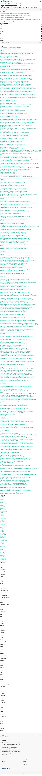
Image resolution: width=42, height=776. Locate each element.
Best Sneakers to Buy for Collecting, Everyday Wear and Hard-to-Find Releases (15, 129)
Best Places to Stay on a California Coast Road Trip (10, 116)
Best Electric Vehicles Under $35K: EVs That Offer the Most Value (13, 90)
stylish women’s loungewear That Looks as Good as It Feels (12, 423)
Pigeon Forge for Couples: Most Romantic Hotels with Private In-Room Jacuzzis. (16, 370)
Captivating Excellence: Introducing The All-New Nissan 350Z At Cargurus (14, 160)
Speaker (2, 700)
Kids (1, 651)
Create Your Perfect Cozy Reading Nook (8, 184)
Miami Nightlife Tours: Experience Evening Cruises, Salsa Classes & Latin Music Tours (17, 326)
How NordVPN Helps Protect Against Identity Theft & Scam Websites (14, 263)
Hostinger (2, 254)
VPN (21, 26)
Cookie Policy (2, 181)
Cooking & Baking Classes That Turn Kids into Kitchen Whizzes (12, 182)
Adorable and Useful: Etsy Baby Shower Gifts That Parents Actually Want (14, 54)
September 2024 (3, 511)
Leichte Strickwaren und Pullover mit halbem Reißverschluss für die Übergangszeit (16, 307)
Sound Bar (3, 705)
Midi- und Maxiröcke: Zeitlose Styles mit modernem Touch (11, 327)
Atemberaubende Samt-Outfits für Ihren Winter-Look (10, 62)
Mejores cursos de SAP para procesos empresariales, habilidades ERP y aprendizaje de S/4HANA (19, 324)
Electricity (2, 208)
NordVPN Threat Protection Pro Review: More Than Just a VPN (12, 345)
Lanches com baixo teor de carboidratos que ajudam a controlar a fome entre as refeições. (17, 304)
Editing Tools (3, 688)
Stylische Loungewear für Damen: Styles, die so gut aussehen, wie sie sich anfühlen (16, 421)
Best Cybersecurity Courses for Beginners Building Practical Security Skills (14, 81)
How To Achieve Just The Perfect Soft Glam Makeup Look (11, 264)
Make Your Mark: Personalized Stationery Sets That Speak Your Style (13, 315)
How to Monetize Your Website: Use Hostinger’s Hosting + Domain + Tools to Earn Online (18, 282)
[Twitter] (5, 768)
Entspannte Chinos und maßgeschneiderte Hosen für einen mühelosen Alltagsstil (16, 211)
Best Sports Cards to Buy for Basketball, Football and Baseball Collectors (14, 132)
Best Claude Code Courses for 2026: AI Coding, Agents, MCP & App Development (16, 78)
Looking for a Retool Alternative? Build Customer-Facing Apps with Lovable (15, 310)
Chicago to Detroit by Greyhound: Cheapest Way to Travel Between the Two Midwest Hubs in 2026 (19, 167)
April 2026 (2, 499)
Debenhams (2, 607)
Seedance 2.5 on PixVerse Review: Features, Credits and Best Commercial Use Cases (16, 398)
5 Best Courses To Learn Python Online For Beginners (10, 47)
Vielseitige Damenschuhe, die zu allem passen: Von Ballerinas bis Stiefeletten (15, 475)
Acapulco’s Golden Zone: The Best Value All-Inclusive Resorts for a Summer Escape (16, 51)
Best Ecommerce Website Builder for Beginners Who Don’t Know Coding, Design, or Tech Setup (19, 88)
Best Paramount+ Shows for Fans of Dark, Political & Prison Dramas (13, 113)
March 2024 (2, 517)
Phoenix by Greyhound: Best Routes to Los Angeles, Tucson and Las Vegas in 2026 (16, 368)
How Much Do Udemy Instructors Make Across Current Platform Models (14, 261)
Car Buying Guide (4, 571)
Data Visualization (4, 592)
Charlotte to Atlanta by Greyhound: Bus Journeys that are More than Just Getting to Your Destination (19, 163)
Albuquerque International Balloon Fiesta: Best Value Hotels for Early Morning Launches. (17, 59)
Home (1, 250)
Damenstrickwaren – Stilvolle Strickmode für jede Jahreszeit (12, 192)
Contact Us (2, 179)
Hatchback (3, 574)
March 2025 (2, 506)
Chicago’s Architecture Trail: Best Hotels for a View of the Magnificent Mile (15, 169)
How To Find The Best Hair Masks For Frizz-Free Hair (10, 272)
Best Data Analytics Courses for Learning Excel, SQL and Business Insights (14, 82)
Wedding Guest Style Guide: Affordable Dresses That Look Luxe (12, 478)
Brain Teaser (3, 630)
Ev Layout (2, 220)
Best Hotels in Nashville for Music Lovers (8, 103)
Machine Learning (4, 595)
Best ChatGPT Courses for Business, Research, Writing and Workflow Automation (16, 76)
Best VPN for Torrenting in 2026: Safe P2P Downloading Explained (13, 148)
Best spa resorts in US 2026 (5, 131)
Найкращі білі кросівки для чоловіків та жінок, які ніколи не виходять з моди (15, 15)
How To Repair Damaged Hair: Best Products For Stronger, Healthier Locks (14, 286)
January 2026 (2, 502)
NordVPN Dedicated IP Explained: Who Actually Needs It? (11, 342)
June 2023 (2, 530)
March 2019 (2, 556)
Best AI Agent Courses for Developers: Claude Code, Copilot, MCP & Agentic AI (15, 69)
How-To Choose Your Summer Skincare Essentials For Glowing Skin (13, 296)
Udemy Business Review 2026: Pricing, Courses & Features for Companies (14, 456)
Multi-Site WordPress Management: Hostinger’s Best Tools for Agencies (14, 335)
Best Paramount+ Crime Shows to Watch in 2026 (9, 109)
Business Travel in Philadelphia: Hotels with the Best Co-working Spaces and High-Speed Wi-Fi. (19, 159)
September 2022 (3, 540)
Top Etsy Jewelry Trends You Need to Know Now (9, 452)
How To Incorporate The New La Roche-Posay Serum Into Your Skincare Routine (16, 277)
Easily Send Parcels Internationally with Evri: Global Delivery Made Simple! (14, 204)
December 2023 (3, 521)
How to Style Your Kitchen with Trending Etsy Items (10, 291)
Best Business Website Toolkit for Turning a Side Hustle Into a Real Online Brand (16, 75)
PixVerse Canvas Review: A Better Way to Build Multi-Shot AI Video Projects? (15, 373)
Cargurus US (21, 36)
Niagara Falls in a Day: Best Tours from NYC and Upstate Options (12, 340)
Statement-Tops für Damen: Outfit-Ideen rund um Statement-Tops (13, 409)
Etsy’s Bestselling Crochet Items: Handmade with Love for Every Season (14, 219)
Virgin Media (21, 40)
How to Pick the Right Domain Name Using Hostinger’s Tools (12, 285)
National (1, 663)
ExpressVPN (2, 619)
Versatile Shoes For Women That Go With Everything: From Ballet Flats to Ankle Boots (17, 472)
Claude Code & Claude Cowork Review (7, 172)
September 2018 (3, 559)
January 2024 (2, 520)
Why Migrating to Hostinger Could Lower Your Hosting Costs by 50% (13, 484)
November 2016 (3, 561)
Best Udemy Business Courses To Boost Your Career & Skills (12, 138)
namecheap (2, 662)
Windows (2, 486)
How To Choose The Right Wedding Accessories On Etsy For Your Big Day (14, 269)
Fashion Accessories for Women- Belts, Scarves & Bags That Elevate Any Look (15, 229)
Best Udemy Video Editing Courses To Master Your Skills (11, 141)
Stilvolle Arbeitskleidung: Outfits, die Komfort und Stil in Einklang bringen (14, 412)
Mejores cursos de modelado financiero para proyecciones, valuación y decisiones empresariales (19, 323)
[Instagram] (7, 768)
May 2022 (2, 544)
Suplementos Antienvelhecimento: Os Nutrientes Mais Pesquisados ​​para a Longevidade (17, 427)
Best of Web (3, 686)
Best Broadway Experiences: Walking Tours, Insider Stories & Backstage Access (15, 73)
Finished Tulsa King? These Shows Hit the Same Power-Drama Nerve (13, 233)
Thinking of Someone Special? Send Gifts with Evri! (10, 448)
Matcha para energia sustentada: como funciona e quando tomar (12, 317)
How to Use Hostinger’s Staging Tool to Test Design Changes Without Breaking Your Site (17, 294)
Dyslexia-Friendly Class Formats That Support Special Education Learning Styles (15, 201)
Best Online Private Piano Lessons (7, 107)
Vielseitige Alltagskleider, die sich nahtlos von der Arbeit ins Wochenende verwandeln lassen (18, 474)
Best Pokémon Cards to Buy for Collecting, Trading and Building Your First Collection (16, 117)
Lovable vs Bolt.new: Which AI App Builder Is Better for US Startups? (13, 311)
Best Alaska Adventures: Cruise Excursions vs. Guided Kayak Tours (13, 72)
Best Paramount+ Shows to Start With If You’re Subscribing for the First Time (15, 115)
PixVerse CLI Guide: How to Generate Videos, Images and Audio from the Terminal (16, 374)
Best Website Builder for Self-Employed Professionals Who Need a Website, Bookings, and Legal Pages (20, 151)
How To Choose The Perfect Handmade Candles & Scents (11, 267)
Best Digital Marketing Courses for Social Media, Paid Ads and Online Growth (15, 85)
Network (1, 665)
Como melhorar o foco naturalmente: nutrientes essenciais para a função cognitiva (16, 176)
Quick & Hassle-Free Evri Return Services (8, 384)
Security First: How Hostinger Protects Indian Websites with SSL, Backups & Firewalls (17, 396)
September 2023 (3, 525)
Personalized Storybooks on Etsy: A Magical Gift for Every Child (12, 364)
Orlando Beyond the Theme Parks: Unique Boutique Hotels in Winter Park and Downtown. (17, 355)
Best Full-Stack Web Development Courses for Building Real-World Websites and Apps (17, 91)
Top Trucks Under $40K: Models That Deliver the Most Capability (13, 453)
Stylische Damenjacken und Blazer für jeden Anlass (10, 420)
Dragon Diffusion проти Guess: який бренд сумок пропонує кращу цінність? (15, 21)
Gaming (1, 628)
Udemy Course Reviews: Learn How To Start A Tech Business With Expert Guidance (16, 459)
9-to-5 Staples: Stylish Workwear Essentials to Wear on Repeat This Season (15, 49)
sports (1, 677)
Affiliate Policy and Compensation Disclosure (9, 56)
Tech (21, 24)
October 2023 (2, 524)
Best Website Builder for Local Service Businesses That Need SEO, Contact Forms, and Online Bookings (20, 150)
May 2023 (2, 531)
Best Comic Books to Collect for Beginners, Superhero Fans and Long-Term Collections (17, 79)
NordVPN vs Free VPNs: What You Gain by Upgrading (10, 346)
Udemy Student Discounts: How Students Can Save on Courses (12, 464)
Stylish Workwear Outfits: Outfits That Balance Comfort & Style (12, 424)
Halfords (1, 245)
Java (2, 593)
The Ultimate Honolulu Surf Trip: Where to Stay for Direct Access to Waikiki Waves (16, 446)
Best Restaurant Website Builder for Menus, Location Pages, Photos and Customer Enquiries (18, 128)
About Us (2, 50)
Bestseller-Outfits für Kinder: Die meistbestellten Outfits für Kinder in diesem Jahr (16, 153)
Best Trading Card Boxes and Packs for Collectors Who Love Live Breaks (14, 135)
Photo (3, 691)
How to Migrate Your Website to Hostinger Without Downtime (12, 280)
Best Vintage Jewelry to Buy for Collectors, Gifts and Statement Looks (14, 145)
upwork (1, 721)
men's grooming (3, 656)
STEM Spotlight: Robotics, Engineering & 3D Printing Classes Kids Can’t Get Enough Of (17, 411)
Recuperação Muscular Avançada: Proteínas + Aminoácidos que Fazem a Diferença (16, 386)
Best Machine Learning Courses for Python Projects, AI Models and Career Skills (15, 104)
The (21, 35)
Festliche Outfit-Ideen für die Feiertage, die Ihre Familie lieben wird (13, 232)
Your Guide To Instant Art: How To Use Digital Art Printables (12, 492)
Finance (21, 38)
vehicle (1, 723)
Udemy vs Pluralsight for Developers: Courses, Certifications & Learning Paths (15, 465)
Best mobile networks (5, 684)
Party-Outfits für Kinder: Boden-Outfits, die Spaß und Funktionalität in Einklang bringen (17, 361)
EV (1, 572)
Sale (1, 672)
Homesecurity (3, 251)
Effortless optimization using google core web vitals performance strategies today (16, 207)
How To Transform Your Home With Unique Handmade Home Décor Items (15, 292)
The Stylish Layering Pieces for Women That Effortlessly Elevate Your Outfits (15, 445)
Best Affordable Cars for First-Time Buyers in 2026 (10, 68)
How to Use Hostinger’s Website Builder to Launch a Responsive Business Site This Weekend (18, 295)
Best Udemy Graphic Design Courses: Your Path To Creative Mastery (13, 139)
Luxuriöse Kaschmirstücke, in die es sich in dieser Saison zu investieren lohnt (15, 313)
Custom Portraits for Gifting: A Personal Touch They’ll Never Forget (13, 188)
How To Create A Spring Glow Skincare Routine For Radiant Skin (12, 270)
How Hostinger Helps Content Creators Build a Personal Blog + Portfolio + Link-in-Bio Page (18, 260)
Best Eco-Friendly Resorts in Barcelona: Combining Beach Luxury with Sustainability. (16, 87)
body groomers (3, 658)
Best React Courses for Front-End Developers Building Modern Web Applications (16, 125)
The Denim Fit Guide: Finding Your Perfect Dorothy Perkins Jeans (12, 436)
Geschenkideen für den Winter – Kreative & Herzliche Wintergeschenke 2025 (15, 239)
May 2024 (2, 514)
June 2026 (2, 496)
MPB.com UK (2, 333)
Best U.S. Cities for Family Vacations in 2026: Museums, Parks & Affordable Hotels (16, 137)
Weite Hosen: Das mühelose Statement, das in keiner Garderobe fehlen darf (15, 480)
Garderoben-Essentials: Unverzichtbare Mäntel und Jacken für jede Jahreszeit (15, 238)
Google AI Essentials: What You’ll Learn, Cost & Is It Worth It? (12, 242)
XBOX (2, 637)
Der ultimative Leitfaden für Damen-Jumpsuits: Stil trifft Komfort (12, 195)
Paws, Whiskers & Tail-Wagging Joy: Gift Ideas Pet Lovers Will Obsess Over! (15, 362)
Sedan (2, 576)
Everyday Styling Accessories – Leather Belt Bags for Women (12, 223)
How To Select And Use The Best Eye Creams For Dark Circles (12, 289)
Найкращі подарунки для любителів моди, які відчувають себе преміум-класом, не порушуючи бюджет (20, 19)
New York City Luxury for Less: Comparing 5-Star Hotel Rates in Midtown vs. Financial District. (18, 337)
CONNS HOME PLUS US (4, 604)
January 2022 (2, 549)
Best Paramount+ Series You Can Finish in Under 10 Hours (11, 112)
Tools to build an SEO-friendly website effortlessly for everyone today (14, 450)
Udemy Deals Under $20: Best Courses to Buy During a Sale (11, 461)
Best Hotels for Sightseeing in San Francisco (9, 98)
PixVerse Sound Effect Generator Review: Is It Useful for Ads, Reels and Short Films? (16, 377)
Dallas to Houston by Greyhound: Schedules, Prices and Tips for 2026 (13, 191)
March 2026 (2, 500)
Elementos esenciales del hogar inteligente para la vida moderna (12, 210)
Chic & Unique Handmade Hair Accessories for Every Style (11, 166)
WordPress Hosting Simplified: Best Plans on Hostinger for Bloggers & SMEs (15, 489)
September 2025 (3, 503)
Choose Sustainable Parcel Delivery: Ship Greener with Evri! (11, 170)
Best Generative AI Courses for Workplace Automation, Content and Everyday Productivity (17, 94)
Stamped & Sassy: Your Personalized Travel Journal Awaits (11, 406)
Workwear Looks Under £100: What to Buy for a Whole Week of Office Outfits (15, 490)
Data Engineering (4, 588)
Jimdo (1, 649)
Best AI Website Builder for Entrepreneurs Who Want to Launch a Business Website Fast (17, 71)
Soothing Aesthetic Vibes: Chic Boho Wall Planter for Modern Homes (13, 405)
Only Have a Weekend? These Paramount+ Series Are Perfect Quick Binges (15, 352)
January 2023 (2, 536)
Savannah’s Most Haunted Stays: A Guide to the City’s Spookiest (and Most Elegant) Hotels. (18, 393)
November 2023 (3, 523)
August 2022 (2, 542)
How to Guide (3, 276)
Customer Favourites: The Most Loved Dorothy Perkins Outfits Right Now (14, 189)
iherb (1, 646)
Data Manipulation (4, 590)
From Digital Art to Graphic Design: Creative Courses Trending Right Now (14, 236)
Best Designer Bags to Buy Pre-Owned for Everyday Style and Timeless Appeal (15, 84)
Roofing (1, 392)
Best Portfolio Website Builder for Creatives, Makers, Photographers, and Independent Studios (18, 119)
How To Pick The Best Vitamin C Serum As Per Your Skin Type (12, 283)
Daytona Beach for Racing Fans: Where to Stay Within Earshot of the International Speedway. (18, 194)
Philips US (2, 367)
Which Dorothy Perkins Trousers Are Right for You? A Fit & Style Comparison (15, 481)
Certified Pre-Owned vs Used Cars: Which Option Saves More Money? (13, 162)
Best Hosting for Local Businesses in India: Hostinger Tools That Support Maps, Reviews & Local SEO (20, 97)
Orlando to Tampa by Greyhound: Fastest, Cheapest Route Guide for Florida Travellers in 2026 (18, 357)
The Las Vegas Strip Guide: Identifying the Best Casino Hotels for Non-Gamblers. (16, 437)
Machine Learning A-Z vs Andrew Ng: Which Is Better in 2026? (12, 314)
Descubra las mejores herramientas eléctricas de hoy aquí (11, 197)
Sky (21, 33)
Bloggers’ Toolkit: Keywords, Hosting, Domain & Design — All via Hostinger (15, 156)
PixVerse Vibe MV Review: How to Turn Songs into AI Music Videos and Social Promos (17, 379)
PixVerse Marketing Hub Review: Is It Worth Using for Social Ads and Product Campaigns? (17, 376)
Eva (1, 616)
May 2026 (2, 498)
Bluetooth (3, 702)
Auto (1, 567)
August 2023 (2, 527)
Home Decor (21, 31)
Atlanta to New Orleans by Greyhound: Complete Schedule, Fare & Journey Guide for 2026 (17, 63)
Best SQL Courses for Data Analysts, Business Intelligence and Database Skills (15, 134)
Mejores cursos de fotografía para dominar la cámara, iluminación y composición (16, 321)
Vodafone (2, 728)
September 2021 (3, 550)
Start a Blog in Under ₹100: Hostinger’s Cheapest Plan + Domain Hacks (14, 408)
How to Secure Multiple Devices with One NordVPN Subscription (13, 288)
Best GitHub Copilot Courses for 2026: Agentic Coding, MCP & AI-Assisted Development (17, 95)
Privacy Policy (2, 382)
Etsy (1, 614)
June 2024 (2, 512)
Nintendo (2, 632)
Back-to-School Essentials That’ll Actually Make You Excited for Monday (14, 65)
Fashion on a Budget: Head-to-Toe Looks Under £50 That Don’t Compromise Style (16, 230)
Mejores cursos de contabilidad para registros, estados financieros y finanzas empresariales (18, 318)
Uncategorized (3, 719)
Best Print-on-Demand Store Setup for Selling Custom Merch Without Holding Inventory (17, 122)
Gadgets (3, 695)
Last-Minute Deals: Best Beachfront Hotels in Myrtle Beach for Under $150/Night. (16, 305)
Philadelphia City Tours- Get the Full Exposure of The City (11, 365)
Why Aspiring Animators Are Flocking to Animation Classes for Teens (13, 483)
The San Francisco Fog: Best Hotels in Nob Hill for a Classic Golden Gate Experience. (16, 443)
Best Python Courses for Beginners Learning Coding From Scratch (13, 123)
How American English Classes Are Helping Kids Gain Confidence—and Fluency (15, 258)
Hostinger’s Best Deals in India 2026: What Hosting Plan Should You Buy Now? (15, 255)
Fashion (21, 29)
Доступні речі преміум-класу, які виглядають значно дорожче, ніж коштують (15, 13)
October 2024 (3, 509)
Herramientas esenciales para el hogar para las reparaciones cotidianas (14, 248)
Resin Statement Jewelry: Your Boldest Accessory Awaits (11, 389)
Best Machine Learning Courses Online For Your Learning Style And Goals (14, 106)
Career (25, 735)
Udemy (1, 718)
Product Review (3, 383)
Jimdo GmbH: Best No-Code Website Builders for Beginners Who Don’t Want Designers (17, 299)
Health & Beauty (3, 641)
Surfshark (2, 679)
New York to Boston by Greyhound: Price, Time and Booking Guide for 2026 (15, 339)
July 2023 (2, 528)
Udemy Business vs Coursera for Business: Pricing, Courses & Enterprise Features (16, 458)
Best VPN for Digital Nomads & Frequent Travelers (10, 147)
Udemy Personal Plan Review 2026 (7, 462)
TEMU (1, 709)
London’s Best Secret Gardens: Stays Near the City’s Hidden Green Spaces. (14, 308)
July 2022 (2, 543)
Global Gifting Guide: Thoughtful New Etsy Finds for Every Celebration (14, 241)
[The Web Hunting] (7, 1)
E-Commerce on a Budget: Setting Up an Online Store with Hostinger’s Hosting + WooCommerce (19, 203)
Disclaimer (2, 198)
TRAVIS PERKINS (3, 716)
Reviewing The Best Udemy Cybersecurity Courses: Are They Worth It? (14, 390)
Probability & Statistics (5, 597)
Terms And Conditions (4, 430)
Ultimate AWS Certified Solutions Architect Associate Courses (12, 467)
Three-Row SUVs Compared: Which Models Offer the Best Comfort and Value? (15, 449)
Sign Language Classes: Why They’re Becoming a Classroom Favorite (13, 401)
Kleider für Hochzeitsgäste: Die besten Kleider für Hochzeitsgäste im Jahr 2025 (15, 302)
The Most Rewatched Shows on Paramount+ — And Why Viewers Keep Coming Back (17, 439)
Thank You (2, 431)
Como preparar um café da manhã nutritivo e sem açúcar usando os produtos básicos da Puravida (19, 178)
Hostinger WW (2, 644)
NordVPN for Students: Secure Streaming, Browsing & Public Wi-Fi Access (14, 343)
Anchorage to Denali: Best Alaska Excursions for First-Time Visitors (13, 60)
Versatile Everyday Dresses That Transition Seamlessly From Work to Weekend (15, 471)
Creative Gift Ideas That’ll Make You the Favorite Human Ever (12, 185)
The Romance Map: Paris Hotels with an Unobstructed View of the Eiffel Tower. (15, 442)
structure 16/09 (3, 415)
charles (1, 602)
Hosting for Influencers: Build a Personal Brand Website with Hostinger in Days (15, 252)
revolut (1, 670)
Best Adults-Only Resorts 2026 (6, 66)
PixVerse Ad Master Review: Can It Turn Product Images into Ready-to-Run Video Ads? (17, 371)
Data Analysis (3, 586)
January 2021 (2, 553)
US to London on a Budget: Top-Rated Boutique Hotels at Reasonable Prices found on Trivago (18, 468)
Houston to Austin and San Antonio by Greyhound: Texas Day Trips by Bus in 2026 (16, 257)
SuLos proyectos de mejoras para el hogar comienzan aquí (11, 425)
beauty (1, 581)
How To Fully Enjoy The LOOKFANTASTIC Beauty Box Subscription (13, 274)
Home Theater (4, 704)
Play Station (3, 635)
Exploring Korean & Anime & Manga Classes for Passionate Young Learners (14, 225)
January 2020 (2, 555)
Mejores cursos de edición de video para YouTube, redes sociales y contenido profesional (17, 320)
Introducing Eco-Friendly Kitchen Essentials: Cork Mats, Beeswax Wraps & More (15, 298)
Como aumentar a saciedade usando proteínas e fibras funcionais (13, 175)
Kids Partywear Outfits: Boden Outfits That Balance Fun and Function (13, 301)
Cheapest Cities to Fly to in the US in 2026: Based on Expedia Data (13, 164)
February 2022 (3, 547)
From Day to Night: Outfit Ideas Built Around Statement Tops (12, 235)
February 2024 (3, 518)
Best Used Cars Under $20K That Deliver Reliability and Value (12, 142)
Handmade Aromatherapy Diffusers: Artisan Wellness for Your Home (13, 247)
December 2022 (3, 537)
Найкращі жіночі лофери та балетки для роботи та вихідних (12, 17)
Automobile (2, 579)
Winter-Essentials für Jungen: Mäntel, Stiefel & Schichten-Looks (12, 487)
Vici (1, 725)
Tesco (1, 711)
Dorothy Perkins (3, 200)
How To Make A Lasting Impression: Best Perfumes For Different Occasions (15, 279)
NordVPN (2, 667)
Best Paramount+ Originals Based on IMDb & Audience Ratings (12, 110)
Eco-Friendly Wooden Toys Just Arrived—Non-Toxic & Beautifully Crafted (14, 205)
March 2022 (2, 546)
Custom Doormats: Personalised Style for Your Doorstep (11, 186)
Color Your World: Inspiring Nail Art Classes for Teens (10, 173)
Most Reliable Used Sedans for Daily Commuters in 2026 (11, 332)
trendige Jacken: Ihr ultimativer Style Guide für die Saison (11, 455)
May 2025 (2, 505)
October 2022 (3, 539)
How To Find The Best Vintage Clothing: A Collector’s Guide (12, 273)
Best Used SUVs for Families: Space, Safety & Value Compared (12, 144)
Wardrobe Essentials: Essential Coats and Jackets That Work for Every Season (15, 477)
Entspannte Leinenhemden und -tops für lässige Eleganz (11, 213)
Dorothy (1, 609)
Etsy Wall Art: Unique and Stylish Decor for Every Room (11, 217)
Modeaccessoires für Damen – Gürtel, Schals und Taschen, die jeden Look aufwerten (16, 329)
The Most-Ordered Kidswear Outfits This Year (9, 440)
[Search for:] (20, 9)
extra (21, 28)
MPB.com (2, 660)
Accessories (3, 569)
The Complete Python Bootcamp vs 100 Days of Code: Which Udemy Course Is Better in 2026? (18, 434)
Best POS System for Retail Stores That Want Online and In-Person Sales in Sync (16, 120)
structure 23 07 (3, 417)
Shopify (1, 674)
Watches (1, 730)
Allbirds (1, 565)
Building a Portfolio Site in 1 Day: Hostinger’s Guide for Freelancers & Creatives (15, 157)
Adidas (1, 564)
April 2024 (2, 515)
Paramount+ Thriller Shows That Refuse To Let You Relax (11, 360)
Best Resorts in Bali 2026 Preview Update (8, 126)
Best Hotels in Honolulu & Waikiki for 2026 (8, 100)
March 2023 (2, 533)
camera (1, 583)
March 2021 (2, 552)
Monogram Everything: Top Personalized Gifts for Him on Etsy (12, 330)
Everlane (1, 618)
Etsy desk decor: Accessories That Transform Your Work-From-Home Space (15, 216)
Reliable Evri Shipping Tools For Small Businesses (10, 387)
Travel (2, 623)
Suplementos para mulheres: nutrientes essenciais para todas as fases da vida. (15, 428)
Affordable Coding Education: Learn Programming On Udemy (12, 57)
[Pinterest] (9, 768)
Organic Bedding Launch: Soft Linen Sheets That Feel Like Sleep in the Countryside (16, 354)
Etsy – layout (2, 214)
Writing (3, 693)
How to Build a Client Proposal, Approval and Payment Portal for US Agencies (15, 266)
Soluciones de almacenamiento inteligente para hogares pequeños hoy (14, 404)
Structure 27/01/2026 (4, 418)
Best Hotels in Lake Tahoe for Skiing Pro (8, 101)
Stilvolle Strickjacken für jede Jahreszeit (7, 414)
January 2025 (2, 508)
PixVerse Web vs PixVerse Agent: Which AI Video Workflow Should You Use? (15, 380)
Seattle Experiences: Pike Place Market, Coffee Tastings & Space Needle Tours (15, 395)
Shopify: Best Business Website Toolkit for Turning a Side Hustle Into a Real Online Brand (18, 399)
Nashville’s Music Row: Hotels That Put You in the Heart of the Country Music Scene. (16, 336)
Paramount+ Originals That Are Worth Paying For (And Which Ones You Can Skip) (16, 358)
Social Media (3, 698)
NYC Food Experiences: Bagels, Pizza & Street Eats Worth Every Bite (13, 348)
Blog (1, 154)
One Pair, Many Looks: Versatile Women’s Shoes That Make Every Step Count (15, 349)
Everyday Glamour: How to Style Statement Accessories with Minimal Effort (15, 222)
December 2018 (3, 558)
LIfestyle (2, 653)
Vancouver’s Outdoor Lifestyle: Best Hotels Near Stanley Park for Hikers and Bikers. (16, 470)
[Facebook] (3, 768)
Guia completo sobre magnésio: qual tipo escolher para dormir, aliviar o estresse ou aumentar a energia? (20, 244)
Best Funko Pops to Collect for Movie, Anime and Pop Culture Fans (13, 93)
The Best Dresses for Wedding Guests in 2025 (9, 433)
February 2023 (3, 534)
